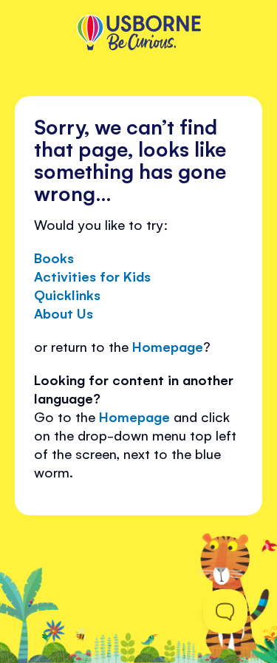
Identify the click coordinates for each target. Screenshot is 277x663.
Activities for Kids (92, 276)
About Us (63, 313)
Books (54, 257)
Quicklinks (67, 294)
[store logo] (139, 34)
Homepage (167, 346)
